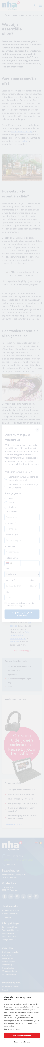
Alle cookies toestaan (22, 1035)
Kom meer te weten (12, 1029)
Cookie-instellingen (22, 1042)
